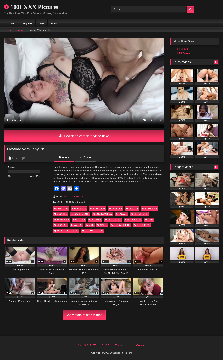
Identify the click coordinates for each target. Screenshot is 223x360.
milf (91, 225)
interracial (134, 219)
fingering (63, 219)
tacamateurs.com (67, 230)
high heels (114, 219)
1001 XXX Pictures (33, 7)
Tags (41, 23)
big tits (133, 208)
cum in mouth (81, 214)
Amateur (20, 30)
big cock (117, 208)
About (65, 157)
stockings (143, 225)
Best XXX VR (184, 52)
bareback (80, 208)
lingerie (62, 225)
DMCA (105, 345)
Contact (140, 345)
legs (150, 219)
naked (103, 225)
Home (11, 23)
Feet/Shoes (141, 214)
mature (77, 225)
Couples (62, 214)
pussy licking (122, 225)
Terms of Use (122, 345)
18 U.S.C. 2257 (87, 345)
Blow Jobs (150, 208)
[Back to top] (212, 350)
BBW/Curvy (98, 208)
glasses (96, 219)
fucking (80, 219)
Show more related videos (84, 315)
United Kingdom (94, 230)
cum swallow (104, 214)
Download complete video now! (86, 136)
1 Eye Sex (183, 48)
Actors (54, 23)
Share (87, 157)
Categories (26, 23)
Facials (123, 214)
